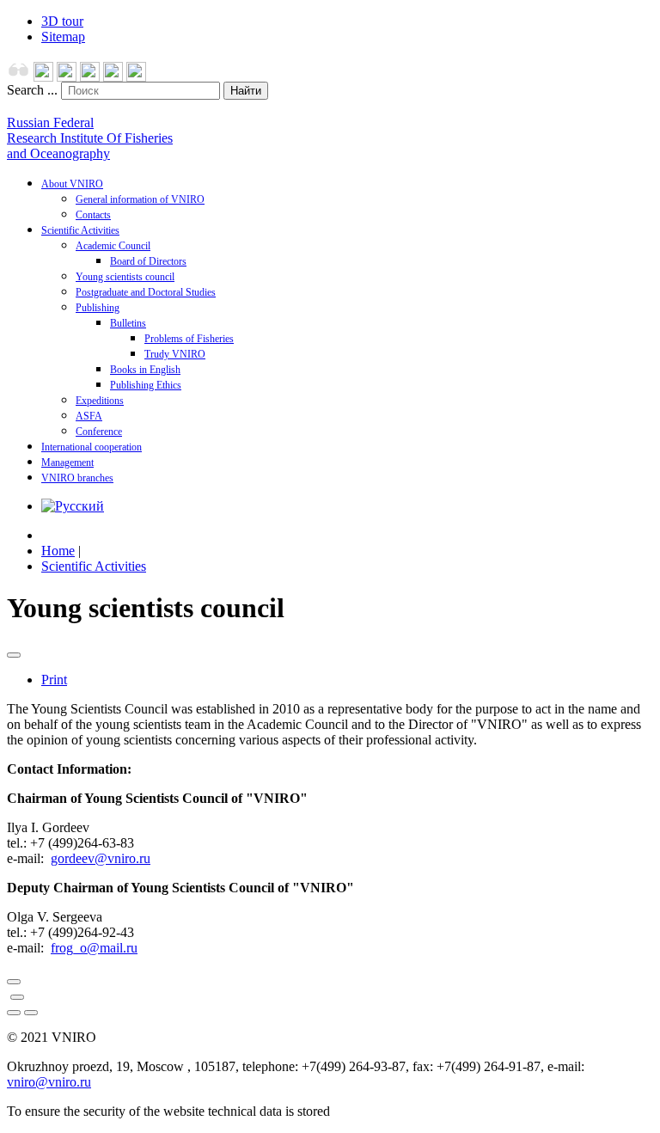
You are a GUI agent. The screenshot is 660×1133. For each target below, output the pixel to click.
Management (67, 462)
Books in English (145, 370)
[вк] (113, 77)
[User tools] (14, 655)
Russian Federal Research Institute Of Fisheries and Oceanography (90, 138)
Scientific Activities (80, 230)
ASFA (89, 416)
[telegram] (66, 77)
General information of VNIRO (140, 199)
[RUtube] (136, 77)
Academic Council (113, 246)
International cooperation (91, 447)
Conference (99, 432)
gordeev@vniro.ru (100, 858)
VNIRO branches (77, 478)
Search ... (32, 90)
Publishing (97, 308)
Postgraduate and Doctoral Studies (146, 292)
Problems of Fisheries (189, 339)
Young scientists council (125, 277)
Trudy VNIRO (174, 354)
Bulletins (128, 323)
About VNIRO (72, 184)
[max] (43, 77)
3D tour (62, 21)
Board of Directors (148, 261)
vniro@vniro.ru (49, 1082)
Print (54, 679)
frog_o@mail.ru (94, 947)
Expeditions (100, 401)
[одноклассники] (90, 77)
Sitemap (63, 36)
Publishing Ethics (145, 385)
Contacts (93, 215)
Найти (245, 90)
